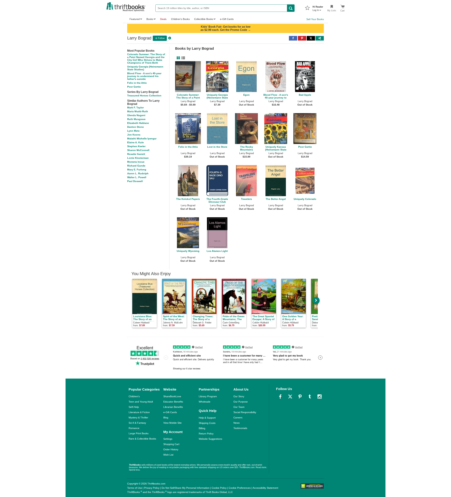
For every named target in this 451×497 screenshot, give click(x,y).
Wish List (168, 454)
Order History (170, 449)
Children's (134, 396)
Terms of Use (134, 487)
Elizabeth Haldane (138, 123)
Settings (167, 438)
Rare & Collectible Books (142, 438)
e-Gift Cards (170, 412)
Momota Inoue (135, 161)
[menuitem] (318, 7)
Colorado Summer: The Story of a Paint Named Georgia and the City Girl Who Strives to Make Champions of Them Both (146, 58)
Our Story (238, 396)
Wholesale (204, 401)
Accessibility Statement (265, 487)
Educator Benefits (173, 401)
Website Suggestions (210, 438)
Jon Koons (133, 134)
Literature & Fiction (139, 412)
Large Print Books (139, 433)
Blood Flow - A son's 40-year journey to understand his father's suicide (144, 76)
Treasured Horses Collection (144, 95)
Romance (134, 428)
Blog (165, 417)
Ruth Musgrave (136, 119)
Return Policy (206, 433)
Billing (202, 428)
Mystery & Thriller (138, 417)
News (236, 422)
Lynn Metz (133, 130)
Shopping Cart (171, 444)
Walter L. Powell (136, 177)
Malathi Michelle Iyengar (141, 138)
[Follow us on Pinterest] (300, 396)
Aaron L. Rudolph (138, 173)
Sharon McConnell (138, 150)
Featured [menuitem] (134, 19)
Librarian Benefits (173, 407)
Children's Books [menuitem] (180, 19)
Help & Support (207, 417)
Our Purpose (240, 401)
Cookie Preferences (240, 487)
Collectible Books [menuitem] (203, 19)
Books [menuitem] (149, 19)
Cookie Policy (219, 487)
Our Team (239, 407)
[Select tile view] (182, 58)
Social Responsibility (244, 412)
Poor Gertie (134, 86)
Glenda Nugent (136, 115)
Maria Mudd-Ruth (137, 111)
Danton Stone (135, 126)
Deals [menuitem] (163, 19)
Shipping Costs (207, 423)
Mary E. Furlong (136, 169)
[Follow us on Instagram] (319, 396)
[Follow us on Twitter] (290, 396)
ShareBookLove (172, 396)
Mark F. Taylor (135, 107)
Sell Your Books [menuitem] (315, 19)
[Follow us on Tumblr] (309, 396)
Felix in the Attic (137, 82)
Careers (237, 417)
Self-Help (134, 407)
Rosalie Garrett (136, 154)
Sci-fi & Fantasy (137, 422)
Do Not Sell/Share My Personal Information (185, 487)
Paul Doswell (135, 181)
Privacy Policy (151, 487)
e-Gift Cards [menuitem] (227, 19)
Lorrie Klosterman (138, 158)
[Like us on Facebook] (280, 396)
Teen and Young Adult (141, 401)
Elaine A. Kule (135, 142)
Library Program (208, 396)
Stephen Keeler (136, 146)
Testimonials (240, 428)
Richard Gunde (136, 165)
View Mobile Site (172, 422)
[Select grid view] (177, 58)
